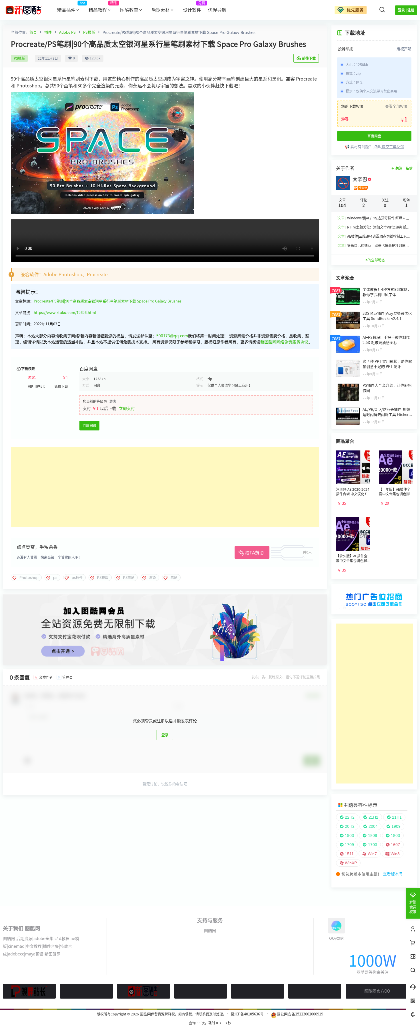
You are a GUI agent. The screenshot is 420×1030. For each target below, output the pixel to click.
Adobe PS (67, 32)
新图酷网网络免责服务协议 (284, 342)
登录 (164, 735)
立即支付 (127, 408)
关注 (398, 168)
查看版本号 (393, 874)
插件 (48, 32)
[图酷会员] (165, 596)
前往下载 (309, 58)
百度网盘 (89, 425)
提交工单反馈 (392, 147)
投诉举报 (345, 48)
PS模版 (89, 32)
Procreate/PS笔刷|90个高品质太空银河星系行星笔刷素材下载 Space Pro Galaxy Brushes (107, 301)
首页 (33, 32)
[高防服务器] (314, 991)
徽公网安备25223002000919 (300, 1014)
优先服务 (354, 10)
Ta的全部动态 (374, 260)
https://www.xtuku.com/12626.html (65, 312)
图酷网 (210, 931)
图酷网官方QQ (377, 991)
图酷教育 (129, 10)
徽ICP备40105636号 (247, 1014)
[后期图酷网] (143, 991)
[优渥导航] (86, 991)
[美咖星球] (257, 991)
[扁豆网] (200, 991)
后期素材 (160, 10)
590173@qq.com (172, 336)
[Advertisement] (165, 487)
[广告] (374, 590)
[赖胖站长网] (29, 991)
